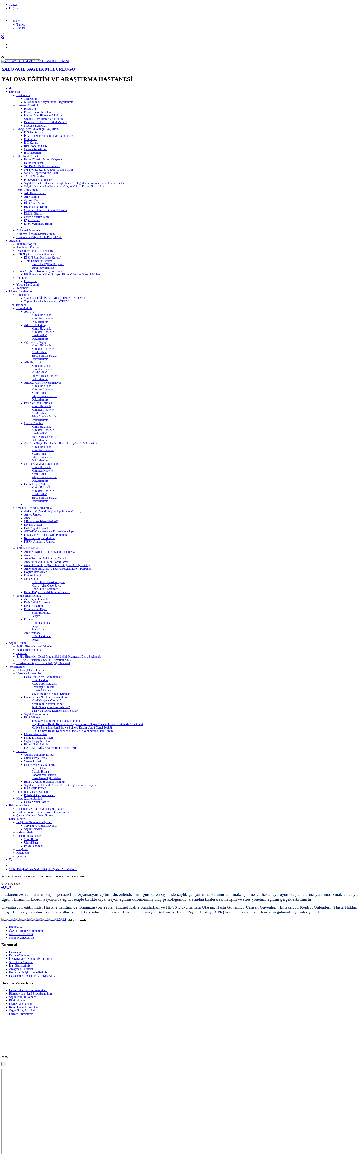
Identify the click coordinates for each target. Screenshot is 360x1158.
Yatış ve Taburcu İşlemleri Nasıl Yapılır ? (56, 710)
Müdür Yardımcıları (35, 125)
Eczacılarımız (39, 629)
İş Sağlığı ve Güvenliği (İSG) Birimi (37, 129)
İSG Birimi (30, 139)
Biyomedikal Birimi (35, 206)
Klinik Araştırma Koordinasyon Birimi (39, 271)
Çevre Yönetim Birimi (37, 216)
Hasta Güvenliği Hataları (46, 778)
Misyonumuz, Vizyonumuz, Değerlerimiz (48, 102)
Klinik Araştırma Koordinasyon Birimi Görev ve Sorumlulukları (62, 274)
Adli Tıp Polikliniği (35, 325)
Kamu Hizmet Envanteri (38, 737)
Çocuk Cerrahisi (33, 423)
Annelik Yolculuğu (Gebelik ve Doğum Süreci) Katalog (57, 565)
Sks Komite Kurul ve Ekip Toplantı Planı (48, 169)
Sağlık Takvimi (33, 829)
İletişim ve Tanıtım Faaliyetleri (34, 822)
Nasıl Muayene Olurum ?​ (47, 700)
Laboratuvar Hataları (44, 774)
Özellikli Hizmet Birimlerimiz (34, 507)
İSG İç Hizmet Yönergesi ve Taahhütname (49, 135)
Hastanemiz (23, 95)
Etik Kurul (22, 277)
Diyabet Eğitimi (33, 605)
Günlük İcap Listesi (35, 758)
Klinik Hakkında (41, 315)
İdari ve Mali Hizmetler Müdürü (43, 115)
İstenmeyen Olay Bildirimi (39, 764)
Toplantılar (22, 288)
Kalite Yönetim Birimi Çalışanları (44, 159)
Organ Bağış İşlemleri (37, 741)
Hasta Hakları (40, 680)
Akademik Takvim (27, 247)
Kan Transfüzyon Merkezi (39, 538)
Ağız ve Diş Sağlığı (35, 342)
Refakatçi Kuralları (43, 687)
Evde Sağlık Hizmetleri (38, 528)
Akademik (15, 240)
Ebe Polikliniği (33, 575)
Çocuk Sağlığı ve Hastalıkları (41, 463)
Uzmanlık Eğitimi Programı (48, 264)
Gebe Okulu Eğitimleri (45, 588)
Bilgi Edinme (32, 717)
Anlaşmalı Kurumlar (28, 230)
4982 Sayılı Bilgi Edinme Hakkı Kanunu (56, 720)
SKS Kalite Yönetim (28, 156)
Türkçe (13, 4)
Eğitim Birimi (32, 220)
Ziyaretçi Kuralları (42, 690)
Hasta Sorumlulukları (44, 683)
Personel (21, 751)
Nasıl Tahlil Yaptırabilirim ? (48, 703)
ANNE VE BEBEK (28, 548)
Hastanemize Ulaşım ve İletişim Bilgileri (40, 808)
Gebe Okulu (31, 578)
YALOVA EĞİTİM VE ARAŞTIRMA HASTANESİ (56, 298)
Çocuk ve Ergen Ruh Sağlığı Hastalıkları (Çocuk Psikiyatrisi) (60, 443)
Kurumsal (15, 91)
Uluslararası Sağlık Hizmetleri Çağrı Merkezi (43, 663)
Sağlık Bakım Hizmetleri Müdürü (44, 118)
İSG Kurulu (31, 142)
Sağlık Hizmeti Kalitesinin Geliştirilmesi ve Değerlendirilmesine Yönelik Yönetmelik (74, 183)
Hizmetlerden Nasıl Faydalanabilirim (46, 697)
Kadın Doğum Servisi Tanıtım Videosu (47, 592)
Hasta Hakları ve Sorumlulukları (43, 676)
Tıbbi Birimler (17, 304)
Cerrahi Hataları (41, 771)
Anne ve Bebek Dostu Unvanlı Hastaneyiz (49, 551)
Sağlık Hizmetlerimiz (28, 595)
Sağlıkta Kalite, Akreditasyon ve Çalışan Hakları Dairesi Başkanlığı (64, 186)
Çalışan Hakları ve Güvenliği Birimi (45, 210)
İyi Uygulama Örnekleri (38, 179)
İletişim (36, 616)
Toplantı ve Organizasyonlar (41, 825)
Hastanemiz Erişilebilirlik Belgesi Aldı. (39, 237)
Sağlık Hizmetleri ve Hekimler (34, 646)
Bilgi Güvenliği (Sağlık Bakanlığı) (44, 781)
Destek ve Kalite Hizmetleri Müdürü (45, 122)
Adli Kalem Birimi (35, 193)
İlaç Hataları (39, 768)
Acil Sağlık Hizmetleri (37, 599)
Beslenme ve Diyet (35, 609)
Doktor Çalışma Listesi (30, 670)
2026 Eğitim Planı (34, 176)
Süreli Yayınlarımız (43, 267)
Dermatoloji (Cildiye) (36, 484)
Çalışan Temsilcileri (35, 149)
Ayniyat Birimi (33, 200)
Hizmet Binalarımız (20, 291)
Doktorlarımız (40, 321)
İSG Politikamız (33, 132)
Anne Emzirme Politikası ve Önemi (45, 558)
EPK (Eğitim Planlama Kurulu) (35, 254)
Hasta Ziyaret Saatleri (29, 798)
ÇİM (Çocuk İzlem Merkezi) (41, 521)
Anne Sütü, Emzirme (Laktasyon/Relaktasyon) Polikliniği (58, 568)
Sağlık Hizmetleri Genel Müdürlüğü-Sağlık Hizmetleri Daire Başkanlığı (58, 656)
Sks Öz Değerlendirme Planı (41, 173)
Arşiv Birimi (31, 196)
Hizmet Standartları (35, 734)
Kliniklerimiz (24, 308)
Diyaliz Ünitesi (33, 524)
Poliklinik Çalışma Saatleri (32, 791)
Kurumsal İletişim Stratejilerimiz (35, 233)
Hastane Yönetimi (27, 105)
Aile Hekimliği (33, 362)
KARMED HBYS (35, 788)
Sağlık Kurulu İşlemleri (38, 714)
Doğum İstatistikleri (35, 572)
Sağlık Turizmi (17, 643)
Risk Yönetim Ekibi (35, 145)
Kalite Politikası (33, 162)
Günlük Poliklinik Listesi (39, 754)
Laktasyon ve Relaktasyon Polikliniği (46, 534)
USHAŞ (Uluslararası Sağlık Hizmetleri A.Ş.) (43, 659)
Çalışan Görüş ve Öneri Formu (34, 815)
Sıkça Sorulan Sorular (44, 355)
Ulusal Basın (31, 842)
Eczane (28, 619)
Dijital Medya (17, 818)
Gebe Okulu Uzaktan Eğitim (48, 582)
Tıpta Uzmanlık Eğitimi (38, 260)
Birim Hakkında (41, 612)
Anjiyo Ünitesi (32, 514)
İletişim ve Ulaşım (19, 805)
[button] (14, 20)
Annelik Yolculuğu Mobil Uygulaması (46, 561)
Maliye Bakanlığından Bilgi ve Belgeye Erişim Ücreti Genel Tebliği (72, 727)
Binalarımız (23, 294)
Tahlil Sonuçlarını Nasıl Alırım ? (51, 707)
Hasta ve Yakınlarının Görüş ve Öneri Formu (43, 812)
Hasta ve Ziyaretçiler (28, 673)
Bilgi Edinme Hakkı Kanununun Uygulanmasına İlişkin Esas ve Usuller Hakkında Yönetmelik (87, 724)
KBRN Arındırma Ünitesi (39, 541)
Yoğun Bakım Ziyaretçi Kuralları (51, 693)
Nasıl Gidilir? (39, 335)
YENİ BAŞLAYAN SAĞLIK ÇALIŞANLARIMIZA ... (43, 869)
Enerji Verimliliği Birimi (38, 223)
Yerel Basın (31, 839)
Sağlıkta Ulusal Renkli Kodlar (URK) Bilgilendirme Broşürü (60, 785)
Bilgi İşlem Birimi (34, 203)
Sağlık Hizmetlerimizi (29, 649)
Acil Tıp (29, 311)
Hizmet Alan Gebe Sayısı (47, 585)
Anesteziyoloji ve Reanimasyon (43, 382)
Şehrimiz (21, 653)
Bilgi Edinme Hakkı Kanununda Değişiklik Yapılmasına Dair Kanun (72, 730)
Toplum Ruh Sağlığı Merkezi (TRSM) (46, 301)
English (13, 8)
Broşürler (22, 849)
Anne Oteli (30, 517)
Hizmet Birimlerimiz (36, 744)
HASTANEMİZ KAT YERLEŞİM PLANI (50, 747)
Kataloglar (22, 852)
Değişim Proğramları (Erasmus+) (36, 250)
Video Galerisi (25, 832)
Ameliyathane (32, 632)
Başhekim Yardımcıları (37, 112)
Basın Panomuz (33, 845)
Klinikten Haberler (43, 318)
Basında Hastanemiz (28, 835)
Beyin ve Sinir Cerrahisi (38, 402)
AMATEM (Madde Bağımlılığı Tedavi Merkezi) (52, 511)
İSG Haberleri (32, 152)
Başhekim (30, 108)
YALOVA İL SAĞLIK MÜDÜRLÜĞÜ (38, 69)
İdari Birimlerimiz (27, 189)
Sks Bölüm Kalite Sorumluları (42, 166)
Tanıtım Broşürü (26, 244)
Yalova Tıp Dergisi (27, 284)
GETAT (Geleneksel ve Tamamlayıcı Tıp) (49, 531)
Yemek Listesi (32, 761)
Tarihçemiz (30, 98)
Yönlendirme (17, 666)
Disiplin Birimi (33, 213)
